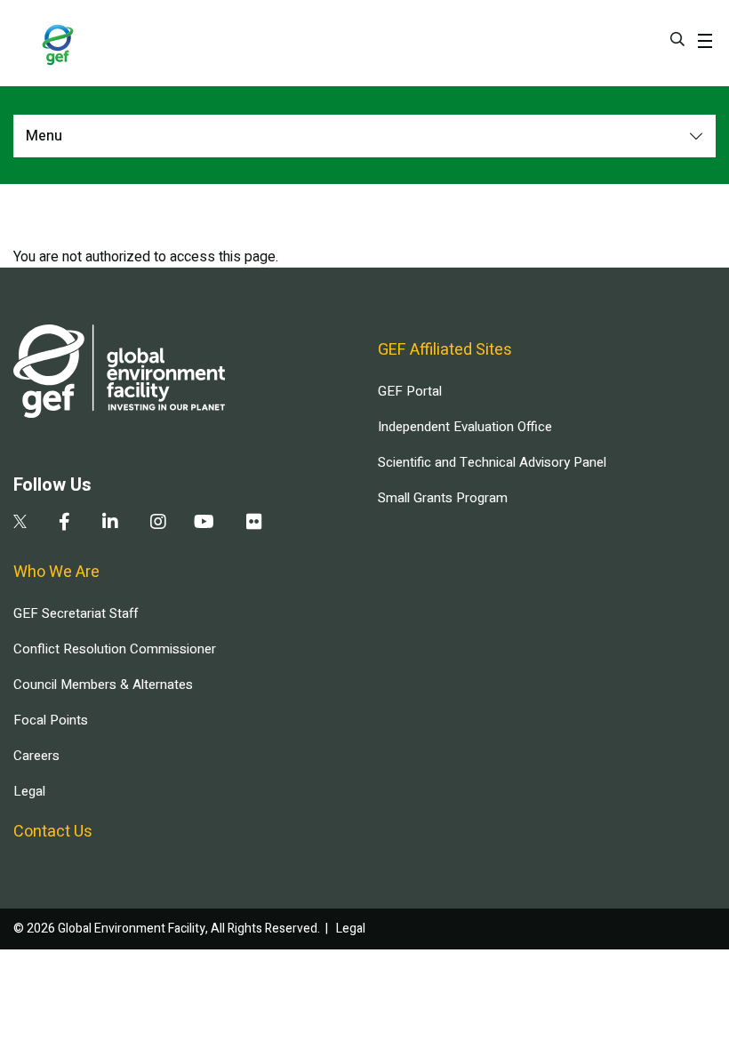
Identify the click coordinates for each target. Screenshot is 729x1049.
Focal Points (50, 720)
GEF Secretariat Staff (75, 613)
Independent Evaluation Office (465, 426)
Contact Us (52, 832)
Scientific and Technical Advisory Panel (492, 462)
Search (677, 39)
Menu (44, 136)
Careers (36, 755)
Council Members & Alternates (103, 684)
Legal (29, 791)
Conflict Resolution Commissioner (114, 649)
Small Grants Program (443, 498)
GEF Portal (410, 391)
